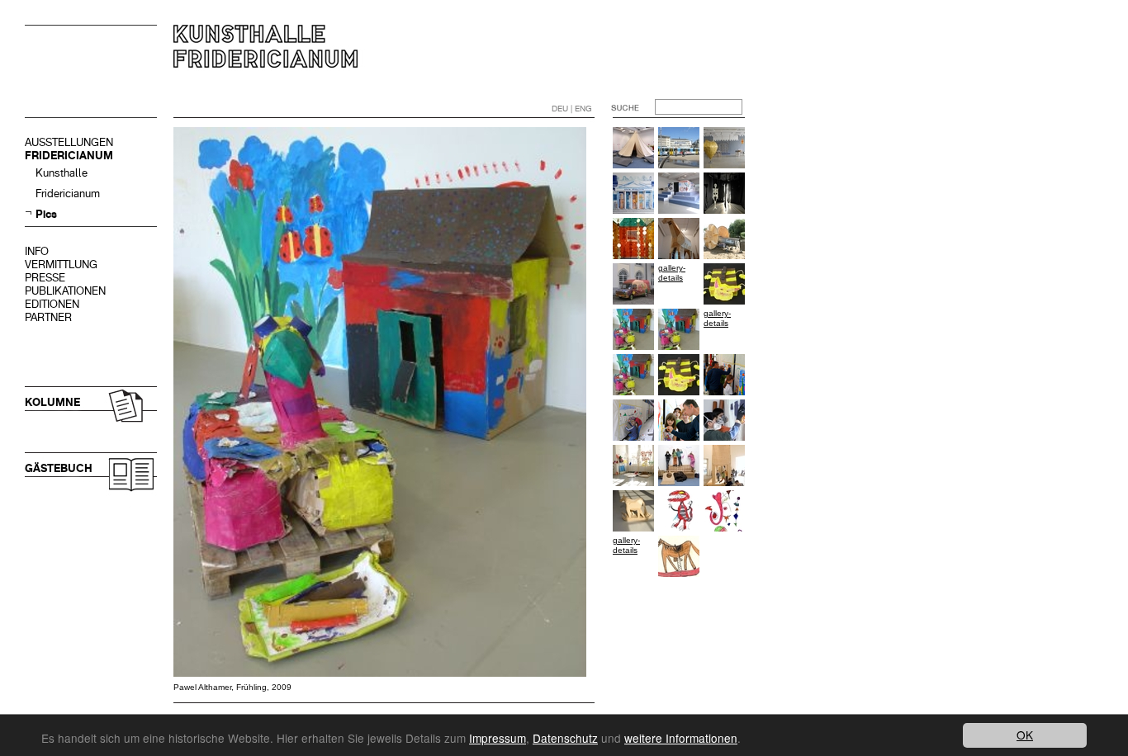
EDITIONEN (52, 304)
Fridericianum (68, 193)
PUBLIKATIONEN (65, 291)
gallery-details (671, 272)
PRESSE (45, 278)
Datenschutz (565, 738)
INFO (37, 251)
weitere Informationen (680, 738)
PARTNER (48, 317)
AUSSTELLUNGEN (69, 142)
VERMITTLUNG (61, 264)
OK (1025, 734)
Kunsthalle (62, 173)
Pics (46, 214)
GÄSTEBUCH (58, 468)
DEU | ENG (572, 108)
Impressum (497, 738)
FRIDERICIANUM (69, 155)
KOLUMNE (52, 402)
